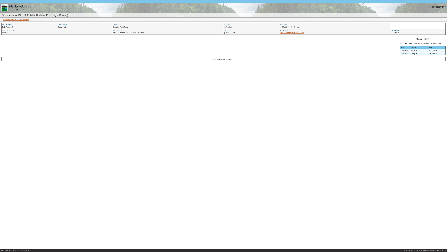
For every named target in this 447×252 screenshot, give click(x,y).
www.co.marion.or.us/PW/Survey (292, 33)
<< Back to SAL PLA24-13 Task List (16, 19)
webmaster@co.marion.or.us (436, 250)
